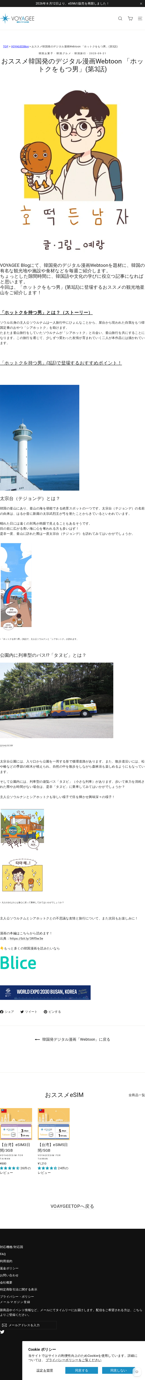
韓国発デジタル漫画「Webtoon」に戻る (75, 1039)
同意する (81, 1370)
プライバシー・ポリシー (17, 1296)
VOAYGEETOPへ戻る (73, 1206)
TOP (5, 46)
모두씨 (3, 745)
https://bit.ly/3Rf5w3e (26, 938)
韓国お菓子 (46, 53)
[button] (10, 1168)
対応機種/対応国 (11, 1247)
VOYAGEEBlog (20, 46)
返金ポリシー (9, 1268)
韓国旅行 (80, 53)
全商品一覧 (137, 1095)
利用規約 (6, 1261)
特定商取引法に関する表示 (18, 1289)
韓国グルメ (63, 53)
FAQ (3, 1254)
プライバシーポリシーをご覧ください (74, 1360)
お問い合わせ (9, 1275)
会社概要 (6, 1282)
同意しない (118, 1370)
